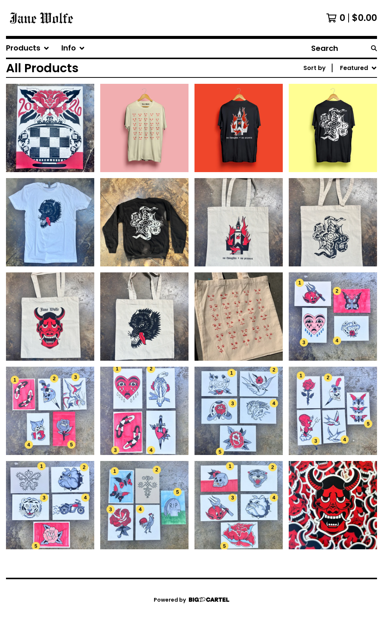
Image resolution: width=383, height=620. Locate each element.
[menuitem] (27, 48)
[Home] (41, 18)
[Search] (374, 48)
